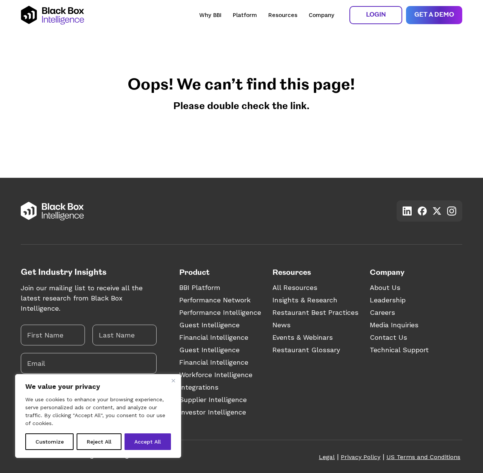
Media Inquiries (394, 325)
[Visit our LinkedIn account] (407, 211)
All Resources (294, 287)
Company (321, 15)
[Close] (173, 380)
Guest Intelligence (209, 325)
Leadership (388, 300)
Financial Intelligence (213, 337)
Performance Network (215, 300)
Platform (245, 15)
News (281, 325)
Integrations (198, 387)
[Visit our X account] (437, 211)
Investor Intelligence (212, 412)
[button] (375, 15)
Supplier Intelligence (213, 400)
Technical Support (399, 350)
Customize (49, 442)
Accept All (147, 442)
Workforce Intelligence (215, 375)
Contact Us (388, 337)
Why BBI (210, 15)
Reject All (99, 442)
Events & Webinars (302, 337)
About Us (385, 287)
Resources (282, 15)
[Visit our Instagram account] (451, 211)
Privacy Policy (360, 457)
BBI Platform (199, 287)
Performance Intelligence (220, 312)
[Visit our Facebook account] (422, 211)
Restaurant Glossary (306, 350)
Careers (382, 312)
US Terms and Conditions (423, 457)
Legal (327, 457)
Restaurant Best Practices (315, 312)
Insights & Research (304, 300)
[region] (98, 416)
